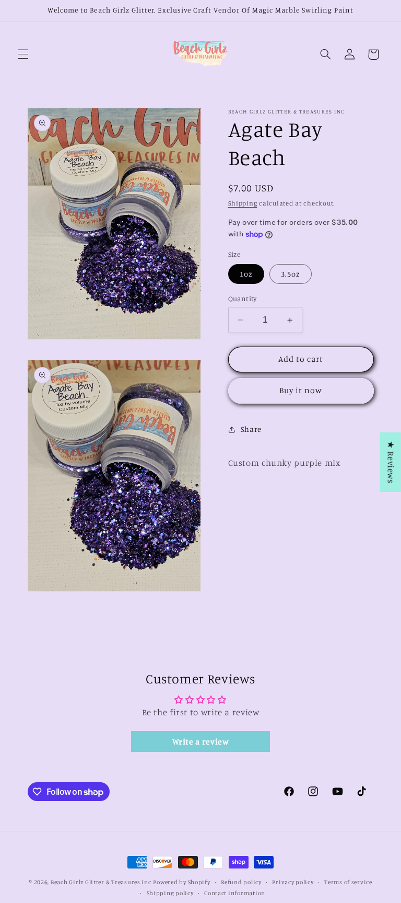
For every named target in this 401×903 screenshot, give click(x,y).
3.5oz (290, 273)
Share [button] (251, 429)
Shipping (242, 203)
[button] (23, 54)
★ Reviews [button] (391, 461)
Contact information (234, 893)
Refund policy (241, 882)
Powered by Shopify (181, 882)
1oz (246, 273)
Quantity (242, 298)
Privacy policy (292, 882)
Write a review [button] (200, 741)
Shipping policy (170, 893)
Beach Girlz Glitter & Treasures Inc (101, 882)
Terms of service (348, 882)
